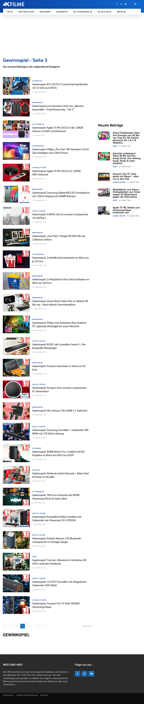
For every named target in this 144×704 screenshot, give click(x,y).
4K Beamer (36, 448)
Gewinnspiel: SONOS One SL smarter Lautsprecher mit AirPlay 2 (60, 216)
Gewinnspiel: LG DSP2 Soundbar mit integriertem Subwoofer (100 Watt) (59, 583)
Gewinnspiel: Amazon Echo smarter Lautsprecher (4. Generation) (59, 389)
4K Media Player (39, 167)
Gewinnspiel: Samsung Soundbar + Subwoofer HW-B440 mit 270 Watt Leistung (60, 431)
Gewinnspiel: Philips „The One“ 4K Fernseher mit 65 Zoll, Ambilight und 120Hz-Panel (60, 151)
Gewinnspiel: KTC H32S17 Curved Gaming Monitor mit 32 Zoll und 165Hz (60, 86)
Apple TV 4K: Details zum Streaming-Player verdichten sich (126, 210)
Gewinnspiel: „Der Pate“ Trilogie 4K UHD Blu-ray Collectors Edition (58, 237)
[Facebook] (116, 4)
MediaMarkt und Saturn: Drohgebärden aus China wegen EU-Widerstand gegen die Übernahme (126, 193)
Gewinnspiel (37, 102)
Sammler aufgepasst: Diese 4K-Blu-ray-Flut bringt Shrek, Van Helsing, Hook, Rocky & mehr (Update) (127, 158)
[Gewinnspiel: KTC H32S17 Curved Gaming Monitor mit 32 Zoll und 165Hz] (16, 86)
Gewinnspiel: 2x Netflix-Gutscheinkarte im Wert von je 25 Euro (60, 259)
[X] (121, 4)
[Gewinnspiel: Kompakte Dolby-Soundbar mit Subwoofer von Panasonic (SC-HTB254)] (16, 518)
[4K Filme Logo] (17, 4)
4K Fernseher (38, 146)
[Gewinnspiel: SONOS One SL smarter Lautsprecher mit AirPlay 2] (16, 216)
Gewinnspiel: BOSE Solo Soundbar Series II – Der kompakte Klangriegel (59, 346)
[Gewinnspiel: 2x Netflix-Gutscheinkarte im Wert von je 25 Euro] (16, 259)
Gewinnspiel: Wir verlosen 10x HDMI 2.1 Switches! (59, 410)
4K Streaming (38, 124)
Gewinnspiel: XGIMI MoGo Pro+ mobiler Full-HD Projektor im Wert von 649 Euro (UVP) (58, 453)
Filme (34, 556)
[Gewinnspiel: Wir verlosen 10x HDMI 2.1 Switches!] (16, 411)
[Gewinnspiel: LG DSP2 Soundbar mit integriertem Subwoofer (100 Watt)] (16, 583)
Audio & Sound (38, 211)
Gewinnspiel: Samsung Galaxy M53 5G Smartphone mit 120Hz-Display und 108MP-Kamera (60, 194)
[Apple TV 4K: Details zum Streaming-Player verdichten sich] (104, 210)
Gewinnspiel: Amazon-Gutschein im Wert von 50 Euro (59, 367)
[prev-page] (5, 626)
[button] (135, 4)
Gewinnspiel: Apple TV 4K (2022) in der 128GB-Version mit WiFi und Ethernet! (58, 129)
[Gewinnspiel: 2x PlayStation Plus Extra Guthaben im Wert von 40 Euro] (16, 281)
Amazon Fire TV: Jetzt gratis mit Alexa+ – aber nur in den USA (126, 176)
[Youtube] (125, 4)
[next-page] (45, 626)
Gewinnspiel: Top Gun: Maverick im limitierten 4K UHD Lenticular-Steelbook (59, 561)
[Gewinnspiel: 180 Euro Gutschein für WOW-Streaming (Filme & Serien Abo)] (16, 497)
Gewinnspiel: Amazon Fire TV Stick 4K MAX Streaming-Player (55, 605)
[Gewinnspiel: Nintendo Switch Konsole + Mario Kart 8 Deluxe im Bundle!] (16, 475)
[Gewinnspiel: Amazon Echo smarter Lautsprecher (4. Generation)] (16, 389)
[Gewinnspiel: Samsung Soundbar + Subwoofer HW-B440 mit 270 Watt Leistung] (16, 431)
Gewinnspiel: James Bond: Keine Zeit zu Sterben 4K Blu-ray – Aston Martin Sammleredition (60, 302)
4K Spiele (36, 470)
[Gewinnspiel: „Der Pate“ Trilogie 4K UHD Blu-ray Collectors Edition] (16, 237)
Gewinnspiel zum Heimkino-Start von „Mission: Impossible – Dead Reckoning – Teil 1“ (58, 107)
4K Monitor (37, 81)
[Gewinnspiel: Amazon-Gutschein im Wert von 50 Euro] (16, 368)
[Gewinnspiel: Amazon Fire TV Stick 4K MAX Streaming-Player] (16, 605)
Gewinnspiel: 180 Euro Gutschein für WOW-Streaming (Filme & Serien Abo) (56, 496)
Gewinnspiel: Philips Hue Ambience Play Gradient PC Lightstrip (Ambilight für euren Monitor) (59, 324)
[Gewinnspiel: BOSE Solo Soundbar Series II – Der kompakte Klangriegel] (16, 346)
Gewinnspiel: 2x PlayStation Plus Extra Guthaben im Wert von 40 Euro (60, 281)
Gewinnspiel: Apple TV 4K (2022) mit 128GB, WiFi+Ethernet (56, 172)
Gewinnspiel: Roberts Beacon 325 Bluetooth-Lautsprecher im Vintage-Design (56, 540)
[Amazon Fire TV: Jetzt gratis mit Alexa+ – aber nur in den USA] (104, 177)
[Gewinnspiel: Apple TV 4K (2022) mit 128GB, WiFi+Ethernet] (16, 172)
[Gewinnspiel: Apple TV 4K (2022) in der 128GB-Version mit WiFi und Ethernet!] (16, 129)
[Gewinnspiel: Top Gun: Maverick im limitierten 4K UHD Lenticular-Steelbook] (16, 562)
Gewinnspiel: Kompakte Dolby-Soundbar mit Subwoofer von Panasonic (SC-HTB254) (56, 518)
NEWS (115, 200)
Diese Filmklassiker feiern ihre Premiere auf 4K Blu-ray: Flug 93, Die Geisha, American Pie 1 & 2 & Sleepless (126, 137)
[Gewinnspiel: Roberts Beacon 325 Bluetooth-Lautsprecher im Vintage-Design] (16, 540)
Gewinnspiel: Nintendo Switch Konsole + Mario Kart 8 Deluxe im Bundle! (60, 475)
